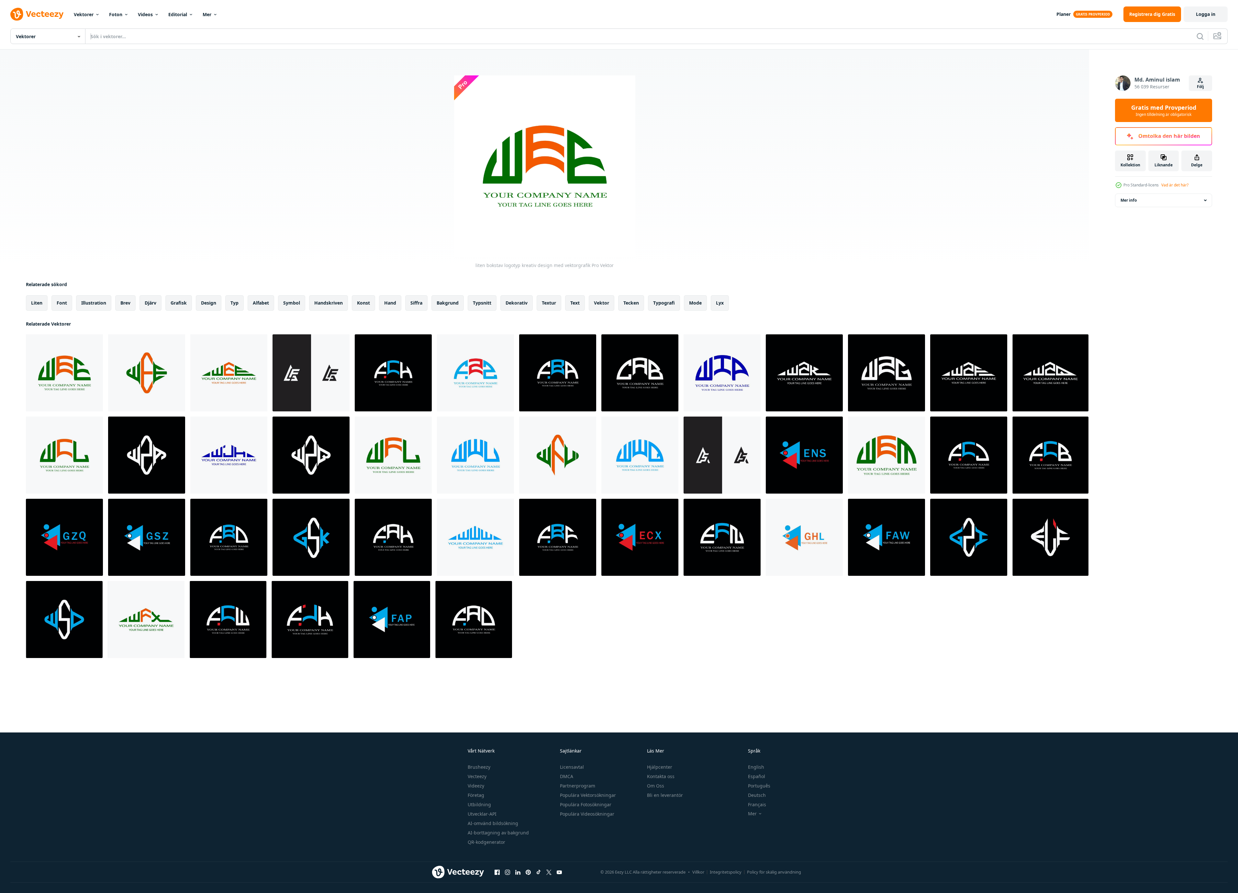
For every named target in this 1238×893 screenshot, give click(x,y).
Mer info (1129, 200)
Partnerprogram (577, 786)
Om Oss (655, 786)
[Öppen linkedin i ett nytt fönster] (517, 872)
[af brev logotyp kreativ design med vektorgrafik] (311, 372)
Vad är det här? (1174, 185)
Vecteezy (477, 776)
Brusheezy (479, 767)
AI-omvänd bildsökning (493, 823)
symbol (291, 303)
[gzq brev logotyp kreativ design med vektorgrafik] (64, 537)
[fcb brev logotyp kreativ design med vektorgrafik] (1050, 455)
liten (36, 303)
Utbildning (479, 804)
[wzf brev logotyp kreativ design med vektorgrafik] (968, 372)
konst (363, 303)
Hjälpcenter (659, 767)
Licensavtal (572, 767)
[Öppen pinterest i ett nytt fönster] (528, 872)
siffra (416, 303)
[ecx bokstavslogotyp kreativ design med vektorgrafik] (639, 537)
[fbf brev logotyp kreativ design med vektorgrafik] (557, 537)
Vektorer (84, 14)
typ (234, 303)
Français (757, 804)
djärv (150, 303)
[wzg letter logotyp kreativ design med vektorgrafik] (886, 372)
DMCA (566, 776)
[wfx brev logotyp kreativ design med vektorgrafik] (146, 619)
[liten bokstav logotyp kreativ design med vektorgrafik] (64, 372)
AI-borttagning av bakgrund (498, 833)
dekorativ (517, 303)
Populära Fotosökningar (585, 804)
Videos (145, 14)
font (62, 303)
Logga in (1205, 14)
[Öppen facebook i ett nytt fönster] (497, 872)
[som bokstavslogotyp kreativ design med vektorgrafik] (722, 455)
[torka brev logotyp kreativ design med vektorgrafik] (722, 372)
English (756, 767)
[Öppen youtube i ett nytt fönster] (559, 872)
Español (756, 776)
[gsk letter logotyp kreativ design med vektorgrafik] (311, 537)
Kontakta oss (661, 776)
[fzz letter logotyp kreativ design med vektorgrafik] (475, 372)
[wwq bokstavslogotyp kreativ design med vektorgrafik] (639, 455)
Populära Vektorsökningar (588, 795)
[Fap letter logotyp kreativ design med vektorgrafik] (391, 619)
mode (695, 303)
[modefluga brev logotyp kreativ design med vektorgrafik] (473, 619)
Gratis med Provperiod (1163, 110)
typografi (664, 303)
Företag (476, 795)
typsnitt (482, 303)
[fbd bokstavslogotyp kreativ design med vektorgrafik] (228, 537)
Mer (207, 14)
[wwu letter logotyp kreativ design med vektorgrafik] (475, 455)
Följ (1200, 86)
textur (549, 303)
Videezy (476, 786)
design (208, 303)
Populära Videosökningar (587, 814)
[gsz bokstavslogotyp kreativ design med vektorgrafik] (146, 537)
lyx (720, 303)
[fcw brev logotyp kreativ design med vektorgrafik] (228, 619)
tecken (631, 303)
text (575, 303)
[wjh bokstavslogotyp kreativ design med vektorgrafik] (228, 455)
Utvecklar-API (482, 814)
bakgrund (448, 303)
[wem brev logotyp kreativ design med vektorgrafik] (886, 455)
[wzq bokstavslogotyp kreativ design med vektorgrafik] (1050, 372)
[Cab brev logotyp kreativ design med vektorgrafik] (639, 372)
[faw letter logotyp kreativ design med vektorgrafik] (886, 537)
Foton (115, 14)
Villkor (698, 872)
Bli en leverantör (665, 795)
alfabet (261, 303)
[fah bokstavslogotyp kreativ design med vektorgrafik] (393, 537)
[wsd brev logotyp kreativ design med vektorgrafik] (64, 619)
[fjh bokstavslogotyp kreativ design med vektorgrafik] (310, 619)
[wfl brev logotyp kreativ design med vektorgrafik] (393, 455)
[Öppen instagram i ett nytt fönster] (507, 872)
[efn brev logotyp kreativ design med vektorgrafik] (722, 537)
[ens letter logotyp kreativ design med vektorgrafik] (804, 455)
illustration (93, 303)
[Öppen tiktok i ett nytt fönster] (538, 872)
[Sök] (1200, 36)
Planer (1063, 14)
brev (125, 303)
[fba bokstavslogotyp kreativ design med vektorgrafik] (557, 372)
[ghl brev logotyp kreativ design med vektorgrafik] (804, 537)
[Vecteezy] (36, 14)
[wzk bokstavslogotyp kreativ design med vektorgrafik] (804, 372)
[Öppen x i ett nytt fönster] (549, 872)
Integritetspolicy (726, 872)
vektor (601, 303)
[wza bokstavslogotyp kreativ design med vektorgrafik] (146, 455)
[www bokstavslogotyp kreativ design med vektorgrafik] (475, 537)
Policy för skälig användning (774, 872)
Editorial (177, 14)
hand (390, 303)
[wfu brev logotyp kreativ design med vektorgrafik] (557, 455)
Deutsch (757, 795)
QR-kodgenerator (486, 842)
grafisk (179, 303)
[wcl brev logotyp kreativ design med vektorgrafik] (64, 455)
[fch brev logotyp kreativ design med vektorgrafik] (393, 372)
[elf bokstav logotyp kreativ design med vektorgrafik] (1050, 537)
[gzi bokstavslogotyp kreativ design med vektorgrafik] (968, 537)
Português (759, 786)
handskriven (328, 303)
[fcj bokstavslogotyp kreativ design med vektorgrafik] (968, 455)
